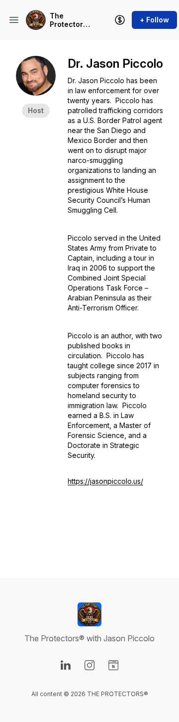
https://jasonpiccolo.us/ (105, 481)
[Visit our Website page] (113, 665)
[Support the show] (120, 20)
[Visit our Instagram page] (89, 665)
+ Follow (154, 19)
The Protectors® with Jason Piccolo (71, 20)
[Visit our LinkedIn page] (66, 665)
